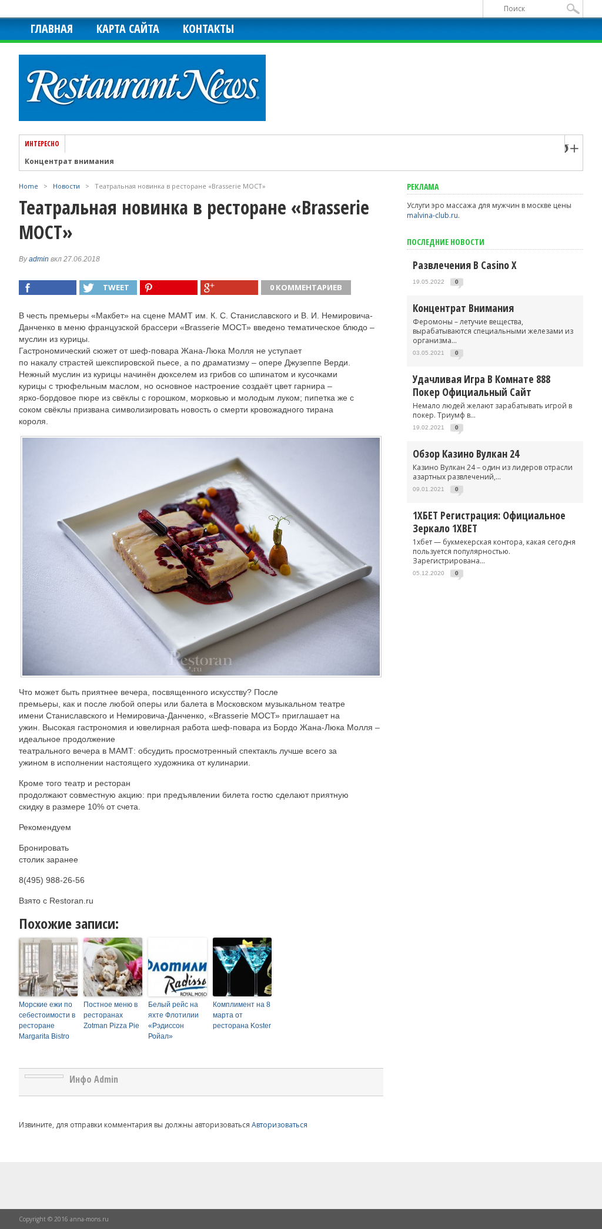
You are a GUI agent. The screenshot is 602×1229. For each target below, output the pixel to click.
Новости (66, 186)
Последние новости (445, 241)
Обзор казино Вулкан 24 (466, 453)
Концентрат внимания (69, 161)
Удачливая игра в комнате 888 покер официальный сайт (481, 385)
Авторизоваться (279, 1125)
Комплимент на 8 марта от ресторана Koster (242, 1015)
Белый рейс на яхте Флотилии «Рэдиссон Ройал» (173, 1020)
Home (28, 186)
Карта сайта (127, 28)
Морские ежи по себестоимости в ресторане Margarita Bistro (47, 1020)
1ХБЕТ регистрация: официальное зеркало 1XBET (489, 522)
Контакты (208, 28)
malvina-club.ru (432, 215)
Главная (52, 28)
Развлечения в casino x (465, 264)
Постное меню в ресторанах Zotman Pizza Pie (111, 1015)
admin (39, 259)
